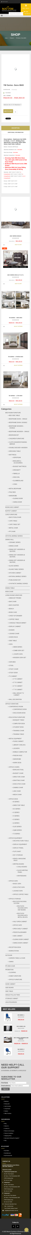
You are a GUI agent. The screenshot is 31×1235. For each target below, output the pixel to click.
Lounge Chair (14, 633)
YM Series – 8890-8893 (15, 317)
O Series (16, 819)
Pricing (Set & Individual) (9, 101)
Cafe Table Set (14, 524)
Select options (18, 326)
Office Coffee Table (20, 894)
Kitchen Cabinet (15, 573)
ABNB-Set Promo (15, 598)
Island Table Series (16, 569)
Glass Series (14, 566)
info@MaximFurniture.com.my (11, 1210)
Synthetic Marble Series (18, 583)
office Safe (17, 925)
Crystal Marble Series (14, 536)
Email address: (6, 1085)
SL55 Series (17, 826)
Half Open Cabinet (20, 921)
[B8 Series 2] (8, 1051)
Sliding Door (18, 498)
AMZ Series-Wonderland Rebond (21, 1038)
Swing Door (17, 502)
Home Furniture (15, 976)
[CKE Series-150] (8, 1028)
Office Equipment (15, 838)
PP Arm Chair (10, 966)
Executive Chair (19, 784)
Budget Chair (18, 773)
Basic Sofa (17, 883)
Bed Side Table (14, 415)
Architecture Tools (21, 840)
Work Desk (17, 762)
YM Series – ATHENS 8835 (15, 356)
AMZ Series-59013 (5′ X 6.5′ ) (15, 275)
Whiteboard (21, 876)
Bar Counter (14, 605)
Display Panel (18, 848)
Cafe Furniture (11, 514)
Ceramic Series (15, 542)
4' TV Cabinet (17, 679)
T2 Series (16, 833)
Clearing (12, 972)
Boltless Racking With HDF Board (22, 908)
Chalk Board (22, 866)
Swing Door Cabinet (20, 943)
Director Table (19, 805)
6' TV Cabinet (17, 686)
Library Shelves (19, 745)
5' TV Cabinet (17, 682)
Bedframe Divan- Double (18, 422)
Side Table (13, 640)
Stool (11, 665)
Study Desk (13, 672)
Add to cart (8, 111)
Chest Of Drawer (15, 615)
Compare (15, 112)
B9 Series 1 (21, 1015)
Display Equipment (20, 844)
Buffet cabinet (11, 511)
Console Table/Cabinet (17, 623)
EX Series (16, 809)
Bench (11, 608)
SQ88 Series (17, 830)
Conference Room (16, 706)
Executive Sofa (19, 887)
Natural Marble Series (17, 576)
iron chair (9, 591)
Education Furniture (17, 717)
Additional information (15, 132)
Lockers (16, 748)
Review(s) (14, 89)
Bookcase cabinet (12, 507)
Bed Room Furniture (13, 412)
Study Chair (13, 669)
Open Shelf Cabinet (20, 928)
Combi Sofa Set (18, 650)
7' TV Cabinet (17, 689)
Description (15, 128)
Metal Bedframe (15, 488)
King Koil (16, 477)
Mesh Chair (17, 794)
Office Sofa (13, 881)
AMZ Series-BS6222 (15, 236)
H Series (16, 816)
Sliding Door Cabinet (21, 939)
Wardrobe (13, 495)
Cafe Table (13, 521)
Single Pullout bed (12, 995)
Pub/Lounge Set (15, 580)
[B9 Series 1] (8, 1017)
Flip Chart (17, 851)
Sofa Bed (12, 662)
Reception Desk (15, 947)
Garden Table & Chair (17, 958)
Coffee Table (14, 619)
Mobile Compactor (20, 752)
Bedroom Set (14, 435)
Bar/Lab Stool (18, 769)
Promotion (9, 969)
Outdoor (8, 955)
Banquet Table (18, 720)
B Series (16, 801)
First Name (4, 1082)
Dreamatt (17, 470)
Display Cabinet (15, 626)
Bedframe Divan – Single (18, 419)
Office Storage (15, 898)
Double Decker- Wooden (18, 447)
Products (12, 38)
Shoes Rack (13, 637)
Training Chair (18, 730)
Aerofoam (17, 457)
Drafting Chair (19, 780)
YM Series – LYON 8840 (15, 395)
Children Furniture (16, 438)
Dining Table (10, 588)
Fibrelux (16, 473)
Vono (15, 484)
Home (6, 38)
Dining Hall (9, 539)
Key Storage (18, 855)
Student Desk (18, 727)
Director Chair (19, 777)
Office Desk (13, 799)
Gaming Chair (18, 787)
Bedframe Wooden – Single (19, 431)
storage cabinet (11, 998)
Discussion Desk (19, 713)
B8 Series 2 (21, 1049)
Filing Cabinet (18, 741)
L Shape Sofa (18, 654)
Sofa (11, 644)
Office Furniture (11, 704)
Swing (11, 961)
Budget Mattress (19, 466)
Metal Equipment (15, 738)
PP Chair (12, 531)
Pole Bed (12, 492)
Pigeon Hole (17, 755)
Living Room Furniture (13, 595)
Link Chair (17, 791)
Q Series (16, 823)
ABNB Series (17, 647)
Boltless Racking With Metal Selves (22, 915)
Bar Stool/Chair (15, 517)
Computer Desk (19, 723)
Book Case (13, 612)
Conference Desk (20, 709)
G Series (16, 812)
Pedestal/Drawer (19, 932)
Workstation (14, 951)
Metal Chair (13, 528)
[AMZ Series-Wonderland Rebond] (8, 1040)
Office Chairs (14, 767)
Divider (11, 630)
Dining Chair (13, 546)
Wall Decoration (15, 699)
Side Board (9, 987)
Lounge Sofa (18, 891)
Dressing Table (15, 451)
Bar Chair (12, 601)
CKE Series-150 (21, 1026)
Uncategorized (11, 1002)
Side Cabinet (17, 936)
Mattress (12, 454)
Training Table (18, 734)
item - (25, 8)
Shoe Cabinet (10, 984)
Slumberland (18, 480)
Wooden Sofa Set (19, 657)
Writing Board (18, 864)
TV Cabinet (13, 676)
